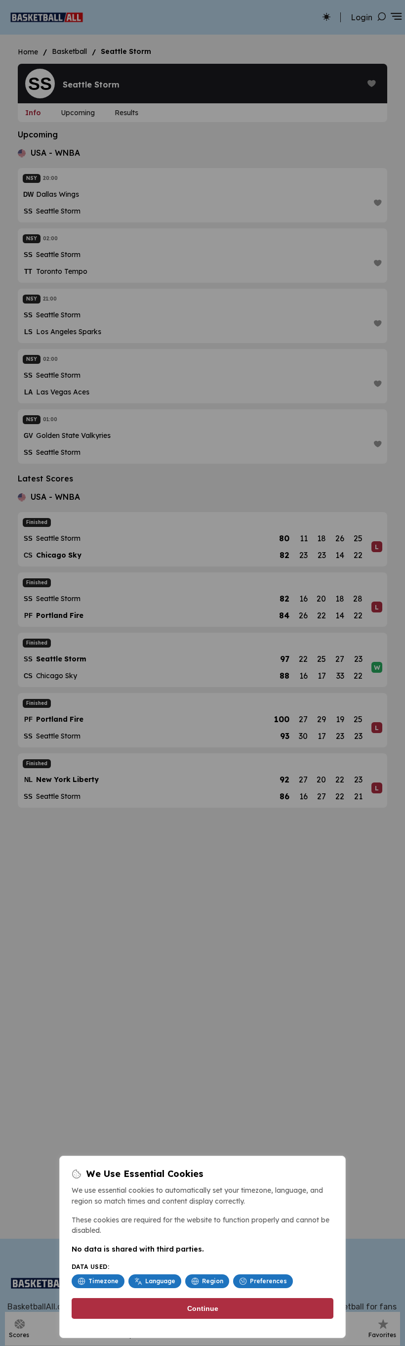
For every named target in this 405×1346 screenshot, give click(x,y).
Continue (202, 1308)
